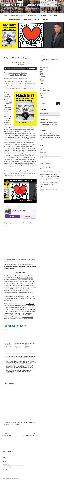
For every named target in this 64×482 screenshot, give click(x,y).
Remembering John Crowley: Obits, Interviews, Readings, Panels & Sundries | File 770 (50, 176)
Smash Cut (19, 287)
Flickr (41, 92)
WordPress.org (43, 158)
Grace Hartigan (27, 365)
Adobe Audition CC (27, 317)
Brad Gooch (7, 276)
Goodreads (42, 93)
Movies (8, 357)
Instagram (22, 266)
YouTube (28, 266)
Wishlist (42, 95)
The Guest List (32, 15)
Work (41, 97)
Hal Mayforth (30, 304)
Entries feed (43, 152)
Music (13, 357)
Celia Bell (19, 362)
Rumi (12, 370)
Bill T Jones (10, 361)
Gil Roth (46, 59)
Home (5, 15)
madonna (31, 367)
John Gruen (21, 366)
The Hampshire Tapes (14, 19)
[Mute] (30, 68)
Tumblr (34, 266)
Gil (16, 56)
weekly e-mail (48, 122)
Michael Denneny (25, 369)
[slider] (33, 68)
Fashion (25, 356)
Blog (5, 19)
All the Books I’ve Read (45, 15)
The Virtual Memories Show (29, 5)
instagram (30, 318)
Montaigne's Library (45, 90)
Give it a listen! (14, 165)
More (24, 75)
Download (24, 73)
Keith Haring (7, 109)
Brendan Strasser (29, 361)
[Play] (6, 68)
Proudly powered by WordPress (11, 478)
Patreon (57, 135)
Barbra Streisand (21, 360)
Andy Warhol (10, 360)
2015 (29, 296)
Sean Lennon (28, 370)
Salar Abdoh (19, 370)
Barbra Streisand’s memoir (28, 161)
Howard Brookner (28, 152)
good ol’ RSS (10, 268)
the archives (30, 259)
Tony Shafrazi (20, 371)
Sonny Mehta (10, 371)
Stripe (42, 139)
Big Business (13, 356)
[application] (20, 68)
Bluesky (42, 74)
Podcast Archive (44, 67)
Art (7, 356)
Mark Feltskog (43, 167)
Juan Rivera (14, 367)
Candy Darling (10, 362)
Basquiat (31, 360)
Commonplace (27, 19)
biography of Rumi (9, 133)
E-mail (41, 83)
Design (20, 356)
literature (32, 356)
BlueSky (15, 266)
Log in (41, 149)
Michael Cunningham (12, 369)
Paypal (58, 137)
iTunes (6, 266)
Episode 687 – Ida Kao (54, 171)
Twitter (41, 78)
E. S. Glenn (42, 189)
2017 (5, 298)
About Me (45, 19)
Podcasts (19, 357)
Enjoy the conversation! (10, 259)
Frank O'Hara (17, 365)
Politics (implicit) (29, 357)
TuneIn (17, 75)
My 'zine (42, 88)
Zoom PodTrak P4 (24, 315)
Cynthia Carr (27, 362)
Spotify (12, 75)
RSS (21, 75)
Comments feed (44, 155)
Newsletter (36, 19)
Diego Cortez (19, 363)
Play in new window (14, 73)
